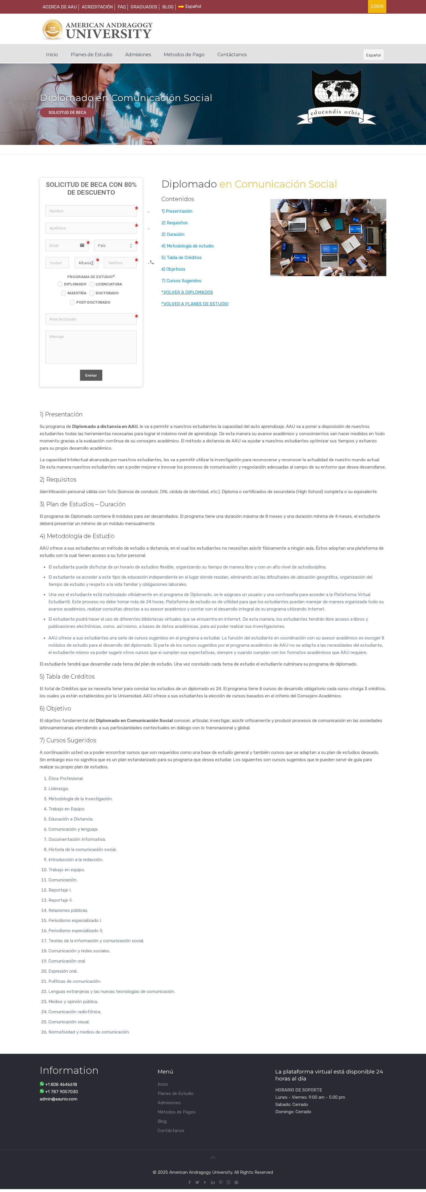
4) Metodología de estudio (187, 246)
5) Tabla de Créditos (181, 257)
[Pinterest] (221, 1182)
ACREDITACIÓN (97, 7)
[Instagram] (228, 1182)
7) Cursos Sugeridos (181, 280)
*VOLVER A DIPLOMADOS (187, 292)
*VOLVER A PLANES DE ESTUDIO (194, 304)
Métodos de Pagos (177, 1112)
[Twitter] (197, 1182)
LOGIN (377, 6)
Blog (162, 1121)
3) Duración (172, 234)
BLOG (168, 7)
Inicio (163, 1084)
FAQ (122, 7)
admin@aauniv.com (58, 1099)
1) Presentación (176, 211)
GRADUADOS (144, 7)
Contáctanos (171, 1130)
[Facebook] (189, 1182)
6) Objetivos (173, 269)
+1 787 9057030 (61, 1091)
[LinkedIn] (213, 1182)
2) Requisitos (174, 222)
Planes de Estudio (176, 1093)
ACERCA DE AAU (60, 7)
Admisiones (169, 1102)
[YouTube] (205, 1182)
